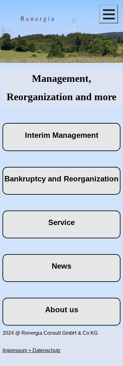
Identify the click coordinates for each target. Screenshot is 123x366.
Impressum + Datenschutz (32, 350)
